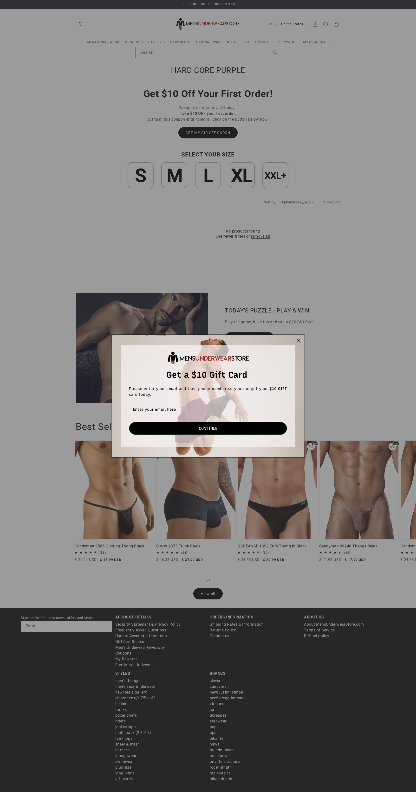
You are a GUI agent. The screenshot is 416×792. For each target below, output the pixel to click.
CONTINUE (208, 428)
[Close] (298, 341)
